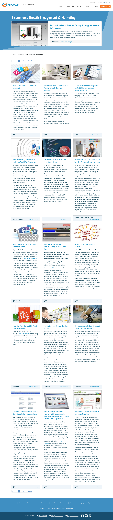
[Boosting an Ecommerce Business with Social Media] (25, 232)
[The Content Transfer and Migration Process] (56, 314)
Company (88, 6)
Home (14, 503)
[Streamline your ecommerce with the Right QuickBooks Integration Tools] (25, 399)
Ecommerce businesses (29, 258)
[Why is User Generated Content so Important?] (25, 73)
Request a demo (105, 6)
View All (30, 60)
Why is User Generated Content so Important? (24, 86)
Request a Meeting (73, 516)
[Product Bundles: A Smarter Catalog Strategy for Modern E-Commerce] (29, 33)
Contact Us (96, 503)
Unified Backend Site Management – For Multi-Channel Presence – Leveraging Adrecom (87, 88)
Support (92, 2)
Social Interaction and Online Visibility (85, 245)
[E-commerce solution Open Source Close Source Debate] (56, 148)
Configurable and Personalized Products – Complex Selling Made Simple (55, 246)
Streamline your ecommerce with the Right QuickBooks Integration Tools (25, 412)
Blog (96, 6)
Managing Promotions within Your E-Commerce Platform (25, 327)
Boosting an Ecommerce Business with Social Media (24, 245)
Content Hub (44, 503)
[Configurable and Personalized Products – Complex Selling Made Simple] (56, 232)
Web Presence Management (59, 503)
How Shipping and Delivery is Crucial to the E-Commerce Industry (87, 327)
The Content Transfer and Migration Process (56, 327)
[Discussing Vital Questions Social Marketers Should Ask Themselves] (25, 148)
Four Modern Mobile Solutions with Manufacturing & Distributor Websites (56, 88)
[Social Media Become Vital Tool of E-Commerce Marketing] (87, 399)
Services (80, 6)
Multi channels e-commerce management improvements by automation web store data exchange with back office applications (56, 415)
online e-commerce (24, 334)
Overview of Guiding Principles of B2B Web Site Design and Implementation (87, 160)
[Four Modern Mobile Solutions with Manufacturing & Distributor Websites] (56, 73)
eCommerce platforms (50, 268)
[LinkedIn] (90, 516)
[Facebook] (83, 516)
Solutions (70, 6)
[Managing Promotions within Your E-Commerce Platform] (25, 314)
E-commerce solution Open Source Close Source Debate (55, 160)
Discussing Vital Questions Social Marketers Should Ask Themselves (24, 160)
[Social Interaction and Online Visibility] (87, 232)
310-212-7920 (106, 2)
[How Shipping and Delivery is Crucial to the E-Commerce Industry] (87, 314)
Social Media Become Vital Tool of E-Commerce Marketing (87, 412)
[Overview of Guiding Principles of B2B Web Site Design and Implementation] (87, 148)
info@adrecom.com (57, 516)
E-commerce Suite (32, 503)
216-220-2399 (43, 516)
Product (62, 6)
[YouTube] (86, 516)
